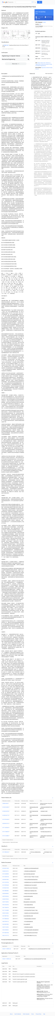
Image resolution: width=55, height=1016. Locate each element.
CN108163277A (5, 815)
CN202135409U (5, 913)
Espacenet (43, 67)
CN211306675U (5, 907)
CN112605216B (5, 876)
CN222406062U (5, 929)
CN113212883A (5, 835)
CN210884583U (5, 890)
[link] (15, 46)
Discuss (37, 69)
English (44, 22)
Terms (32, 1014)
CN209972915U (5, 823)
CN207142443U (5, 927)
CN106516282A (5, 807)
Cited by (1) (48, 62)
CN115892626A (5, 852)
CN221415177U (5, 935)
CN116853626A (5, 918)
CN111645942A (5, 827)
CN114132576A (5, 882)
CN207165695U (5, 901)
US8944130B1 (5, 803)
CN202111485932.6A (6, 948)
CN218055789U (5, 924)
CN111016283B (5, 910)
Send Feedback (17, 1014)
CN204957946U (5, 879)
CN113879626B (5, 885)
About (11, 1014)
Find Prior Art (49, 17)
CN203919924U (5, 899)
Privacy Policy (38, 1014)
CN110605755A (5, 932)
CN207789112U (5, 921)
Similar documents (45, 64)
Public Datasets (26, 1014)
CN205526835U (5, 893)
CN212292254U (5, 904)
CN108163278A (5, 811)
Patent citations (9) (41, 62)
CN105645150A (5, 887)
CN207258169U (5, 896)
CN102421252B (5, 868)
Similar (38, 18)
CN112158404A (5, 831)
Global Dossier (49, 67)
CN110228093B (5, 873)
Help (44, 1014)
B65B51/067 (6, 45)
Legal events (38, 64)
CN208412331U (5, 871)
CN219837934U (5, 915)
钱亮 (40, 24)
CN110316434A (5, 819)
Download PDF (40, 17)
